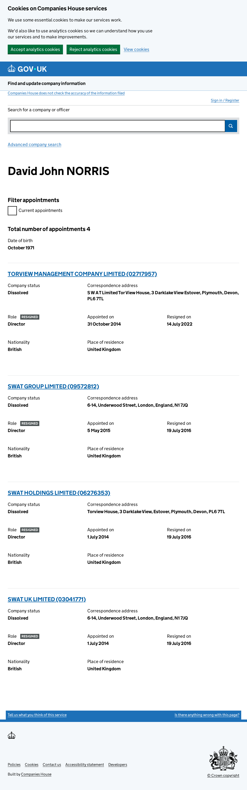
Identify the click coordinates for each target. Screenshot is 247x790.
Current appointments (40, 210)
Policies (14, 764)
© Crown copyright (223, 775)
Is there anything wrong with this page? (207, 715)
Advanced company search (34, 144)
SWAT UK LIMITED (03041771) (47, 599)
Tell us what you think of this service (37, 715)
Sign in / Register (225, 100)
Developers (117, 764)
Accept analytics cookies (35, 49)
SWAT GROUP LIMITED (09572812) (53, 386)
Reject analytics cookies (93, 49)
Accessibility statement (84, 764)
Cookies (31, 764)
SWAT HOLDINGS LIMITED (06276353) (59, 492)
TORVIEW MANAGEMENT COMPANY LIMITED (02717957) (82, 273)
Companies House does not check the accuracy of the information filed (66, 93)
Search (231, 126)
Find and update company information (47, 83)
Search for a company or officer (39, 109)
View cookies (136, 49)
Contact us (52, 764)
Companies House (36, 774)
